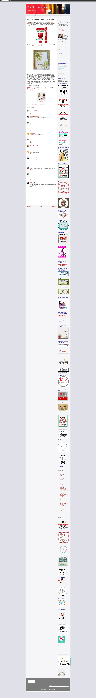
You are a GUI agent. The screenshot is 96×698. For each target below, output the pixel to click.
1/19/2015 (35, 167)
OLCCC (33, 45)
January (61, 487)
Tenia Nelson (32, 110)
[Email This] (39, 104)
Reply (31, 113)
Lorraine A (31, 157)
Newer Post (29, 206)
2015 (60, 471)
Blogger (53, 689)
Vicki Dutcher (32, 145)
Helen (31, 182)
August (61, 478)
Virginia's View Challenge (31, 90)
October (61, 475)
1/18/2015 (35, 157)
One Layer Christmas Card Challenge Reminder (64, 504)
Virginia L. (31, 167)
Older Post (53, 206)
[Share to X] (41, 104)
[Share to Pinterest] (43, 104)
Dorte (31, 173)
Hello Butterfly (62, 505)
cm (30, 151)
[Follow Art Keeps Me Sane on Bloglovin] (62, 66)
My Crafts (43, 14)
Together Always (62, 493)
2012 (60, 517)
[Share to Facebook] (42, 104)
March (61, 484)
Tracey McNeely (32, 116)
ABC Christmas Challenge (31, 87)
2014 (60, 514)
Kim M (64, 34)
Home (28, 14)
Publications (33, 14)
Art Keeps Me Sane (38, 7)
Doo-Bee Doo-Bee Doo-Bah (64, 490)
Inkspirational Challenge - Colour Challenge (64, 489)
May (60, 482)
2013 (60, 516)
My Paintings (38, 14)
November (61, 474)
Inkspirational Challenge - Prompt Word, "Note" (64, 512)
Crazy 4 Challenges (30, 89)
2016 (60, 470)
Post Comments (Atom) (35, 208)
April (61, 483)
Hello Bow (61, 502)
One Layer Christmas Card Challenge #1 (64, 507)
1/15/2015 (34, 133)
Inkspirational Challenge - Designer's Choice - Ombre (64, 499)
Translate (65, 30)
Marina (31, 133)
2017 (60, 469)
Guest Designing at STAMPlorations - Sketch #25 (64, 510)
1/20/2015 (33, 182)
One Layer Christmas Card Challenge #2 (64, 495)
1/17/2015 (36, 145)
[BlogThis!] (40, 104)
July (60, 479)
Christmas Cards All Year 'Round (32, 88)
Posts (29, 680)
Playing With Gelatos (63, 496)
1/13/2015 (36, 110)
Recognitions (49, 14)
